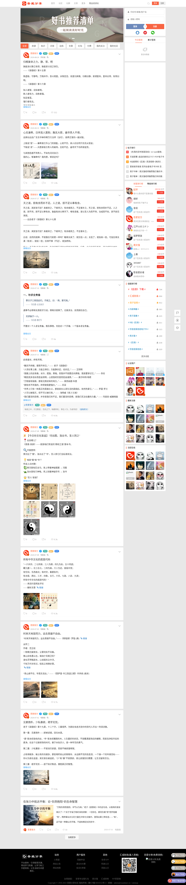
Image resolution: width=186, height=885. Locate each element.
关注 (161, 192)
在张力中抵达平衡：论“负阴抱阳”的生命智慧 (50, 801)
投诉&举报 (81, 868)
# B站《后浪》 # (145, 322)
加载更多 (72, 837)
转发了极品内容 (178, 874)
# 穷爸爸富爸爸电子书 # (145, 329)
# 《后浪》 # (145, 342)
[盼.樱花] (140, 381)
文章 (76, 3)
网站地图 (57, 868)
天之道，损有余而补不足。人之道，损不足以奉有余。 (52, 203)
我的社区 (114, 46)
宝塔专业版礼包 (82, 879)
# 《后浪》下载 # (145, 289)
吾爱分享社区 (34, 3)
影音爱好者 (138, 272)
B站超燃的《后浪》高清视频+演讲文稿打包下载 (145, 162)
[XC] (130, 438)
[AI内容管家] (130, 391)
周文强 (95, 879)
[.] (150, 381)
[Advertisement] (145, 103)
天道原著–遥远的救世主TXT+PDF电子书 (145, 157)
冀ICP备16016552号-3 (97, 883)
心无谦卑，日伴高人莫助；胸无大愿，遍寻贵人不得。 (52, 132)
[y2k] (150, 428)
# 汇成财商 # (145, 296)
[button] (70, 38)
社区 (60, 3)
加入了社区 (180, 855)
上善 (135, 254)
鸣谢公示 (105, 864)
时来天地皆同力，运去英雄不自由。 (42, 633)
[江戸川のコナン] (130, 381)
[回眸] (150, 418)
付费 (89, 46)
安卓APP (105, 860)
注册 (162, 3)
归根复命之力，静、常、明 (38, 62)
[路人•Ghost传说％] (130, 418)
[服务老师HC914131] (150, 371)
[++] (160, 428)
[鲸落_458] (140, 428)
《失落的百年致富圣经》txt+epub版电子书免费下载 (145, 152)
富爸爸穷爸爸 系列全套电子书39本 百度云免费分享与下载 (145, 167)
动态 (62, 46)
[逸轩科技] (160, 371)
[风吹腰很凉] (150, 438)
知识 (43, 46)
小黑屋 (57, 860)
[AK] (130, 428)
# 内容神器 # (145, 309)
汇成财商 (105, 879)
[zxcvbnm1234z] (130, 408)
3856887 (137, 263)
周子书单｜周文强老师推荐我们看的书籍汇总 (145, 171)
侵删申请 (81, 860)
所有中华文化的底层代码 (36, 559)
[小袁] (140, 438)
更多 (83, 3)
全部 (24, 46)
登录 (155, 3)
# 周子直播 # (145, 316)
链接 (41, 588)
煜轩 (135, 199)
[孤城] (160, 408)
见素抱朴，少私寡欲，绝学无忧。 (41, 722)
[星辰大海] (140, 418)
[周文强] (140, 371)
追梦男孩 (137, 236)
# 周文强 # (145, 336)
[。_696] (140, 408)
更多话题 (145, 356)
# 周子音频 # (145, 303)
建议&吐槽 (81, 864)
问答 (52, 46)
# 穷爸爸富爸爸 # (145, 349)
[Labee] (150, 408)
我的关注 (101, 46)
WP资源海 (116, 879)
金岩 (135, 208)
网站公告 (57, 864)
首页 (53, 3)
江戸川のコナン (141, 226)
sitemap (135, 883)
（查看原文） (84, 409)
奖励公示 (105, 868)
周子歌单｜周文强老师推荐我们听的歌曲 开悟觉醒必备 (145, 176)
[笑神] (160, 438)
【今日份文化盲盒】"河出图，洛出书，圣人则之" (53, 435)
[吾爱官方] (140, 391)
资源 (34, 46)
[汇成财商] (130, 371)
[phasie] (160, 418)
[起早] (160, 381)
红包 (80, 46)
